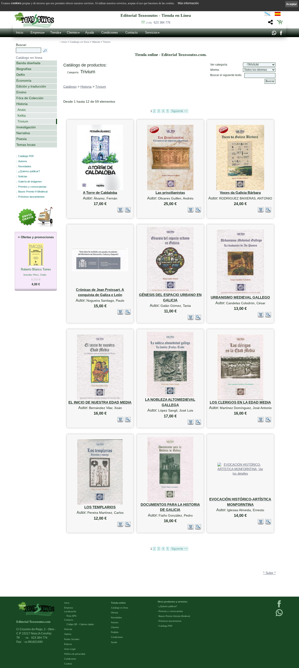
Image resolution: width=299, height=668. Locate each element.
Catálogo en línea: (29, 57)
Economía (23, 80)
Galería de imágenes (30, 181)
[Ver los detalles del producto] (128, 211)
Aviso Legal (69, 649)
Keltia (22, 115)
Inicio (19, 32)
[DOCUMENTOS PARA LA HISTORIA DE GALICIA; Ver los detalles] (170, 501)
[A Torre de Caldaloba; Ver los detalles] (100, 189)
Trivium (23, 121)
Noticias (22, 176)
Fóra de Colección (29, 98)
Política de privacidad (74, 654)
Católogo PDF (166, 626)
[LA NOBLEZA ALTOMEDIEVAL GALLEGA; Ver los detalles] (170, 396)
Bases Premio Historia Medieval (174, 616)
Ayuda (89, 32)
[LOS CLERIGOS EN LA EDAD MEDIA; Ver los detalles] (240, 399)
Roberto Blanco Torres (36, 277)
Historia (22, 104)
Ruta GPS (71, 616)
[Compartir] (270, 23)
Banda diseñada (28, 63)
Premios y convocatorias (32, 186)
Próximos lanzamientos (31, 196)
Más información (188, 3)
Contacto (131, 32)
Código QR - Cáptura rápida (80, 624)
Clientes (72, 32)
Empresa (37, 32)
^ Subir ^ (269, 573)
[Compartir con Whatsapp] (274, 34)
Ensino (21, 92)
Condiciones (109, 32)
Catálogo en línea (79, 42)
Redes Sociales (71, 639)
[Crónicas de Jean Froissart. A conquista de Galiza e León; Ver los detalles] (100, 270)
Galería (67, 634)
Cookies (68, 664)
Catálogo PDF (26, 156)
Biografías (23, 69)
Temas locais (26, 145)
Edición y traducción (31, 86)
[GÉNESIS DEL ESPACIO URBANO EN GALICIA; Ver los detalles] (170, 291)
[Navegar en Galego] (267, 15)
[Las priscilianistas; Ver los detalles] (170, 189)
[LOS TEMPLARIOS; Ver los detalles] (100, 503)
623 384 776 (158, 22)
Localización (70, 611)
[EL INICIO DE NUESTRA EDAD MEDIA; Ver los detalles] (100, 399)
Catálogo (70, 86)
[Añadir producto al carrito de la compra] (120, 211)
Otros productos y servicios (172, 602)
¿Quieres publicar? (29, 171)
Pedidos (115, 632)
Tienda (54, 32)
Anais (22, 110)
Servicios (151, 32)
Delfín (20, 75)
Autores (22, 161)
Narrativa (23, 133)
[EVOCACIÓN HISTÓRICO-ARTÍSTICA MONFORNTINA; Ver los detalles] (240, 473)
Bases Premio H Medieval (32, 191)
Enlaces (68, 644)
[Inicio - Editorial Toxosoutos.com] (34, 20)
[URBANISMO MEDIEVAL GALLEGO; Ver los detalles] (240, 294)
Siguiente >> (179, 111)
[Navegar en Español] (279, 15)
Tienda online (118, 603)
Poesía (21, 139)
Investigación (26, 127)
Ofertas (114, 613)
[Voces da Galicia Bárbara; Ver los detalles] (240, 189)
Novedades (24, 166)
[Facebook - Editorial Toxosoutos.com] (281, 34)
